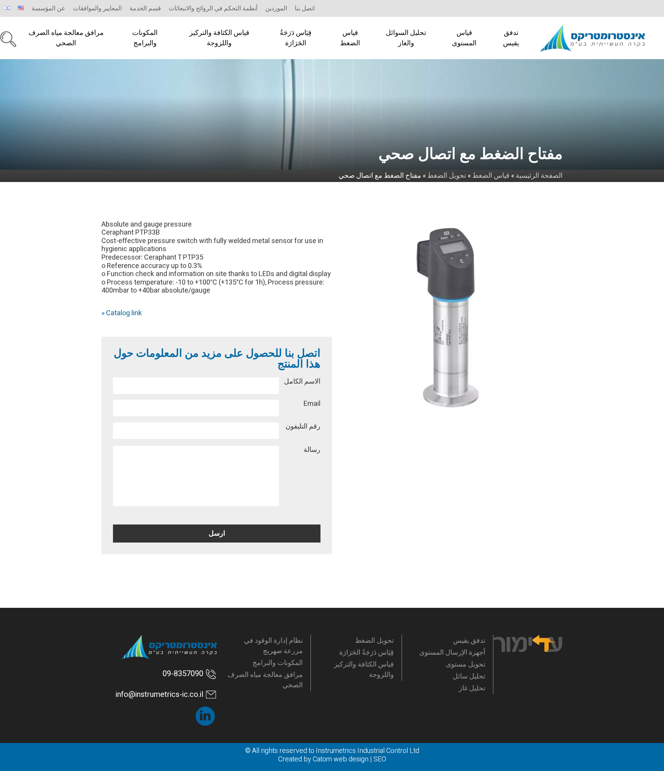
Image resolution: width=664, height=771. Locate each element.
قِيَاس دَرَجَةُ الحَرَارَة (296, 38)
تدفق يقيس (511, 38)
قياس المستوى (464, 38)
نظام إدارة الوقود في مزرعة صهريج (273, 645)
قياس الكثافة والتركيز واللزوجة (219, 38)
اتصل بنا (305, 8)
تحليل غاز (472, 688)
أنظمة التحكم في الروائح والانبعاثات (213, 8)
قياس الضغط (350, 38)
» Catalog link (121, 313)
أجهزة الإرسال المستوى (452, 652)
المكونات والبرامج (145, 38)
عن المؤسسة (48, 8)
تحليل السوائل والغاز (406, 38)
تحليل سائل (469, 676)
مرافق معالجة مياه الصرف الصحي (66, 38)
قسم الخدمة (145, 8)
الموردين (276, 8)
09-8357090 (183, 673)
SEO (380, 759)
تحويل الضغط (374, 640)
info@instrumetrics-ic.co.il (159, 694)
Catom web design (341, 759)
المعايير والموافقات (97, 8)
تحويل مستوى (465, 664)
